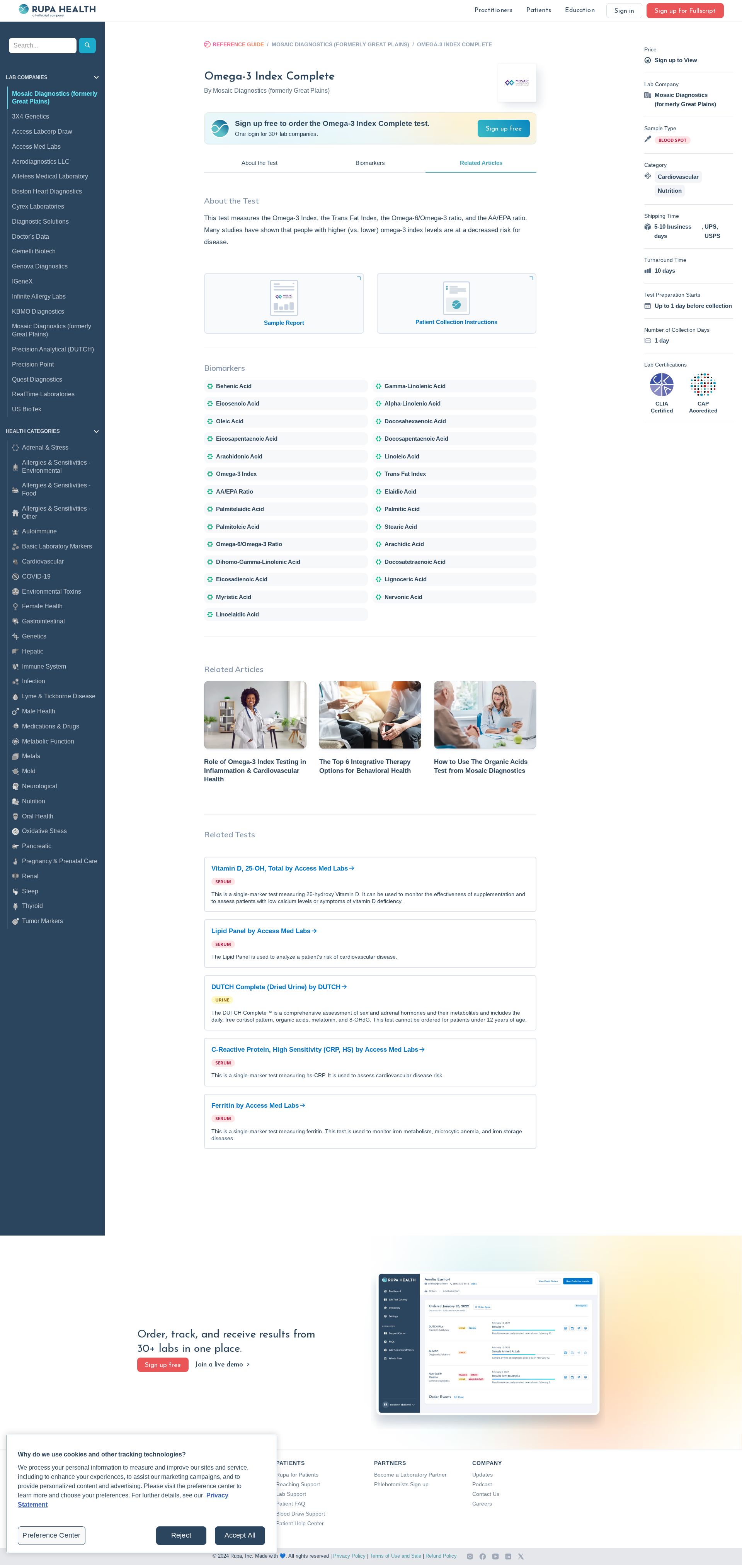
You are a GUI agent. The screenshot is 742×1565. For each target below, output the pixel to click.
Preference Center (51, 1535)
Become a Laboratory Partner (410, 1475)
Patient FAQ (290, 1503)
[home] (56, 10)
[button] (493, 10)
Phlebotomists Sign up (401, 1484)
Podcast (482, 1484)
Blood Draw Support (300, 1514)
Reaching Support (298, 1484)
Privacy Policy (349, 1556)
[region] (141, 1493)
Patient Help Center (300, 1523)
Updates (482, 1475)
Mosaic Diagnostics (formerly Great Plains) (340, 44)
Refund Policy (441, 1556)
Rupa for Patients (297, 1475)
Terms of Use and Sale (395, 1556)
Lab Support (291, 1494)
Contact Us (485, 1494)
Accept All (240, 1535)
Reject (181, 1535)
